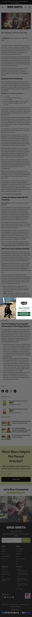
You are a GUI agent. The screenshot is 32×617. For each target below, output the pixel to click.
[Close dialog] (31, 298)
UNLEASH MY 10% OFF (24, 312)
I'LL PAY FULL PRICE (24, 315)
